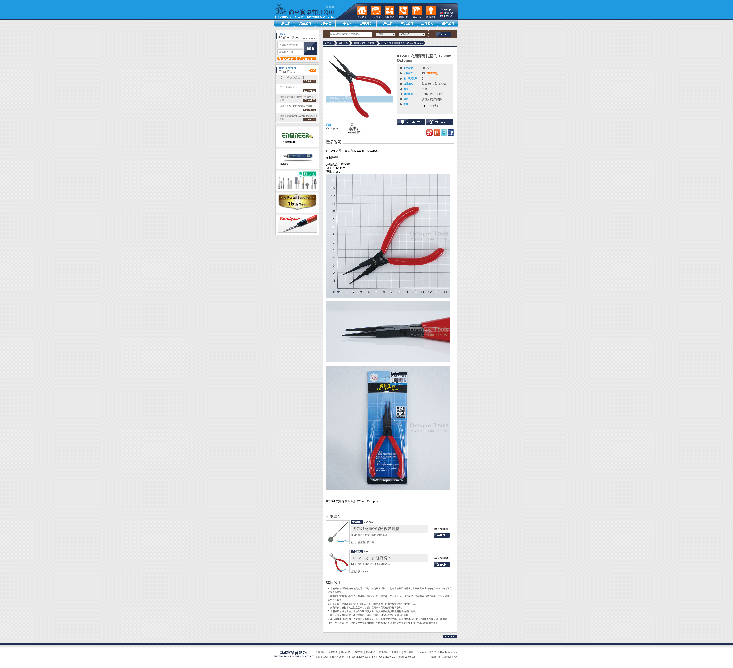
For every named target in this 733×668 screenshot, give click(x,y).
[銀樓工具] (448, 23)
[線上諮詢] (439, 122)
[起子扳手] (366, 23)
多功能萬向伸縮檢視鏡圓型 (376, 529)
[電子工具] (387, 23)
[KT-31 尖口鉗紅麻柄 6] (338, 561)
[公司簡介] (376, 10)
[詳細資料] (442, 537)
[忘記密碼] (306, 59)
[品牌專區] (389, 10)
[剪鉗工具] (407, 23)
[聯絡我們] (403, 10)
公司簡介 (320, 652)
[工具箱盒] (427, 23)
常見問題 (396, 652)
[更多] (312, 71)
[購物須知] (431, 10)
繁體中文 (448, 12)
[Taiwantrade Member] (297, 212)
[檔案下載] (417, 10)
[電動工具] (284, 23)
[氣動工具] (305, 23)
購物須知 (383, 652)
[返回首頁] (362, 10)
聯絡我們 (370, 652)
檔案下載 (358, 652)
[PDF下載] (432, 73)
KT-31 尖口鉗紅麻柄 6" (372, 558)
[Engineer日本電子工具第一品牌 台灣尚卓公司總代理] (297, 146)
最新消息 (333, 652)
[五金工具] (346, 23)
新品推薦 (345, 652)
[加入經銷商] (286, 59)
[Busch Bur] (297, 190)
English (448, 16)
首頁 (329, 43)
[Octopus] (353, 128)
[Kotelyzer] (297, 234)
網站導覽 (408, 652)
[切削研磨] (325, 23)
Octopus (332, 128)
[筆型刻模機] (297, 168)
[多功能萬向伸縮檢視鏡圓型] (338, 532)
